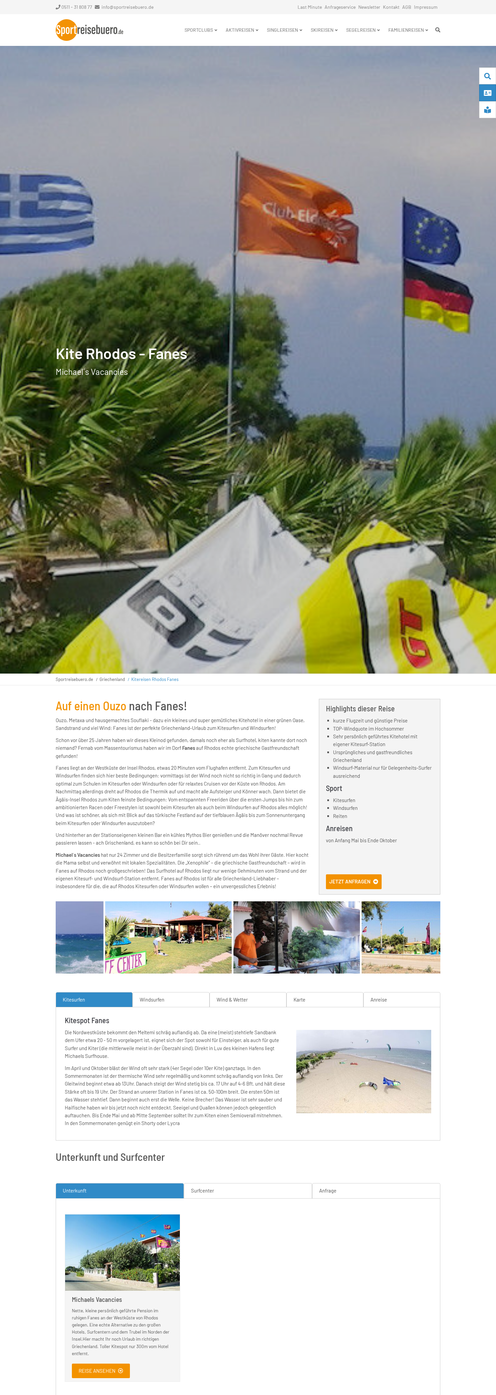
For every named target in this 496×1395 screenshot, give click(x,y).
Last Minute (310, 7)
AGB (406, 7)
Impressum (426, 7)
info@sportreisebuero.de (128, 7)
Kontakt (391, 7)
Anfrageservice (340, 7)
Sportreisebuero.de (74, 679)
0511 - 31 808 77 (76, 7)
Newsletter (369, 7)
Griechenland (112, 679)
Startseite (89, 30)
